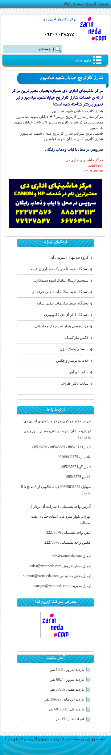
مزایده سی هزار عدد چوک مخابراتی (61, 326)
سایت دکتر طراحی (74, 383)
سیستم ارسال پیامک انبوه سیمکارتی (60, 280)
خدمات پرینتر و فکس (72, 360)
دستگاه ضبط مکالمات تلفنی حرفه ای (60, 292)
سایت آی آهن (78, 372)
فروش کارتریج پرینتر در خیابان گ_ (81, 3)
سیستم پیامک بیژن (74, 349)
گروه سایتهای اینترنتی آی (69, 257)
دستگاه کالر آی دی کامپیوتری (66, 315)
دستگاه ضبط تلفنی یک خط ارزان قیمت (58, 269)
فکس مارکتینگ (76, 337)
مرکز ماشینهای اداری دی (59, 20)
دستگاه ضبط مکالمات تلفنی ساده (62, 303)
